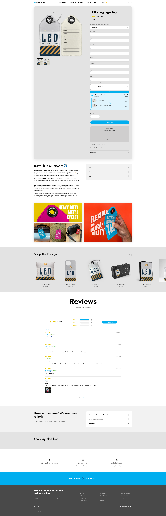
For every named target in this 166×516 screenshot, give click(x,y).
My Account (82, 495)
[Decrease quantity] (92, 116)
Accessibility (123, 498)
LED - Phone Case (70, 284)
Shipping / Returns (125, 495)
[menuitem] (40, 61)
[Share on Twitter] (97, 148)
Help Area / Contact (125, 493)
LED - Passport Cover (146, 284)
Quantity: (92, 113)
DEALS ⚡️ (104, 2)
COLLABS (80, 2)
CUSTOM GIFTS (91, 2)
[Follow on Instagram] (38, 506)
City (91, 51)
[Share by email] (101, 148)
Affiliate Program (103, 495)
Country (92, 70)
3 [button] (83, 397)
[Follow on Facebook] (34, 506)
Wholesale (102, 498)
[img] (48, 333)
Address (92, 38)
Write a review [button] (109, 322)
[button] (93, 16)
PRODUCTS (71, 2)
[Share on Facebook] (95, 148)
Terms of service (83, 500)
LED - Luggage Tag (95, 284)
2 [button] (81, 397)
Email (91, 76)
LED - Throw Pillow (45, 284)
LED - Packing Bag (120, 284)
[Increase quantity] (98, 116)
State (91, 57)
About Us (82, 493)
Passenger (92, 31)
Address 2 (92, 44)
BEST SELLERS (62, 2)
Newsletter (102, 500)
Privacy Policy (83, 498)
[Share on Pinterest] (99, 148)
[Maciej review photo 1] (48, 390)
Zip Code (92, 63)
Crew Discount (103, 493)
